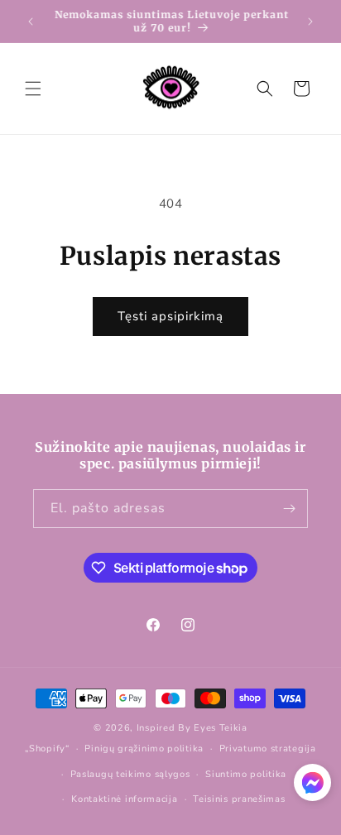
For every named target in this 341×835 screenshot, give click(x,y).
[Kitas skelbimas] (310, 21)
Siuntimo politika (245, 774)
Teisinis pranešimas (239, 799)
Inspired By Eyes (176, 728)
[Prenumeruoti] (289, 508)
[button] (33, 88)
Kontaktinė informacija (124, 799)
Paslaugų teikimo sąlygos (130, 774)
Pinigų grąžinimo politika (144, 748)
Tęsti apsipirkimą (170, 316)
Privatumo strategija (267, 748)
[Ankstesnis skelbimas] (30, 21)
